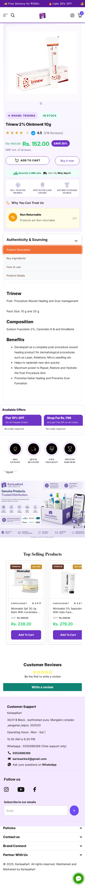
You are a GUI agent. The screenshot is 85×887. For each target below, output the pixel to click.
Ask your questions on (35, 764)
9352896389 (21, 753)
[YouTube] (21, 789)
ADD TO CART (30, 160)
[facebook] (34, 789)
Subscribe (74, 810)
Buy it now (67, 160)
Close (42, 828)
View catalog (5, 15)
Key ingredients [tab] (16, 258)
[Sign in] (72, 15)
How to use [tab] (14, 267)
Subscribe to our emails (20, 802)
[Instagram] (6, 789)
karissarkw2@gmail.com (30, 758)
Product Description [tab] (19, 249)
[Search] (13, 15)
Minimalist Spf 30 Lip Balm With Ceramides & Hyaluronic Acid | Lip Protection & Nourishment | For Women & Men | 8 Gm (25, 610)
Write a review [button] (42, 687)
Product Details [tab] (16, 275)
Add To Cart (26, 634)
